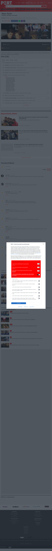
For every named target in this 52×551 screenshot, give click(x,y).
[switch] (38, 264)
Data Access (26, 306)
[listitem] (26, 261)
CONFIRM (19, 303)
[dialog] (26, 275)
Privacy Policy (32, 306)
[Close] (44, 244)
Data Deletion (20, 306)
